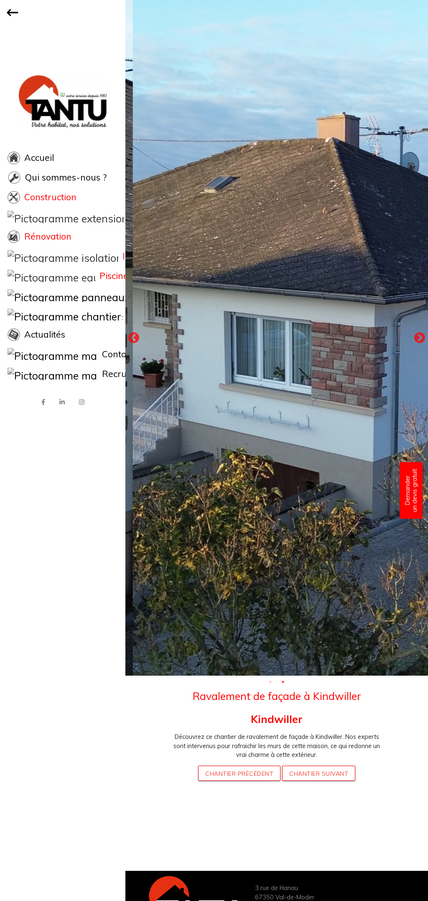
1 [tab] (270, 682)
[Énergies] (62, 295)
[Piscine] (62, 276)
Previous (133, 338)
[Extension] (62, 217)
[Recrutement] (62, 374)
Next (419, 338)
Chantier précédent (239, 773)
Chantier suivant (318, 773)
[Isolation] (62, 256)
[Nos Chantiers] (62, 315)
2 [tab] (283, 682)
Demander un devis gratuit (410, 490)
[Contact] (62, 354)
